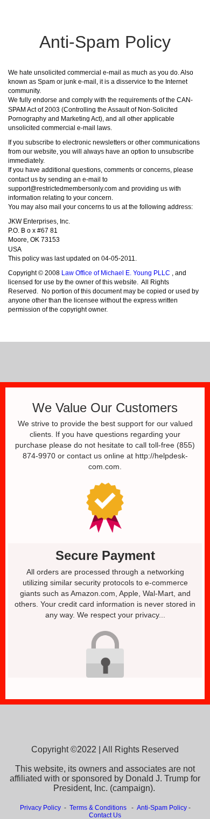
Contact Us (105, 815)
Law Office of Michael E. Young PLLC (115, 273)
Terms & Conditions (98, 807)
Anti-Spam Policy (162, 807)
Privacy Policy (40, 807)
